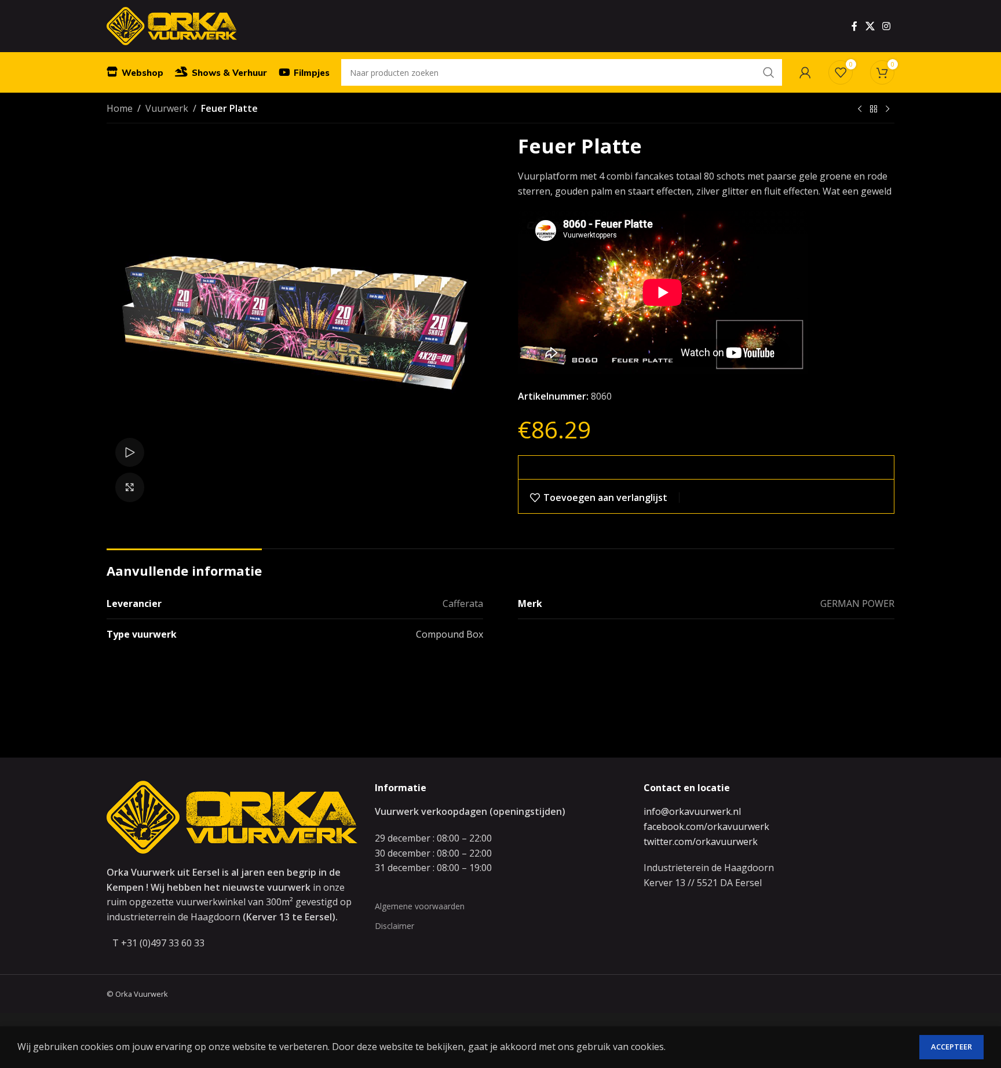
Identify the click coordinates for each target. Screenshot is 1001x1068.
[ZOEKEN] (768, 72)
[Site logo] (172, 25)
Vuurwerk (166, 108)
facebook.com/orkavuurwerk (706, 826)
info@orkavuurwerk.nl (692, 811)
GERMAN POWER (857, 603)
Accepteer (951, 1046)
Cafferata (463, 603)
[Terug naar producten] (874, 109)
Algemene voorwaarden (420, 906)
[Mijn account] (805, 72)
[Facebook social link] (854, 26)
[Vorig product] (860, 109)
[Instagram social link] (886, 26)
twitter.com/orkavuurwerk (701, 841)
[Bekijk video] (129, 452)
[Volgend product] (887, 109)
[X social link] (869, 26)
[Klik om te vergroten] (129, 487)
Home (120, 108)
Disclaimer (394, 925)
